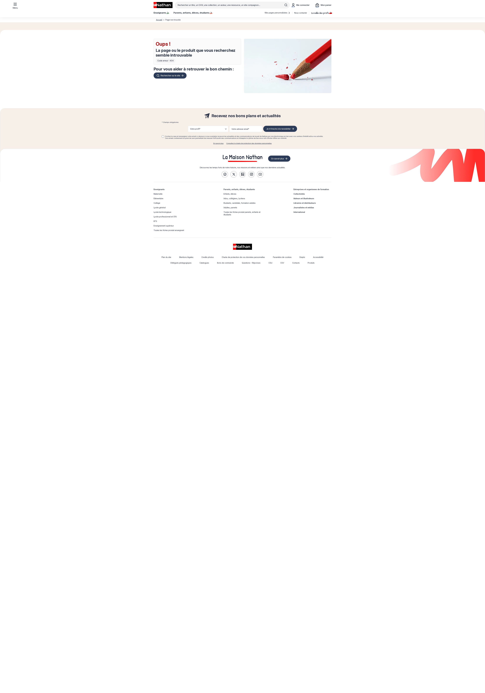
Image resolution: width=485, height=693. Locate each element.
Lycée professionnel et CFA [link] (165, 217)
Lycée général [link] (160, 207)
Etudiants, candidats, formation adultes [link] (240, 203)
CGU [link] (270, 263)
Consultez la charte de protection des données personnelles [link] (249, 143)
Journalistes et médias (304, 207)
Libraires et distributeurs (305, 203)
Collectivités (299, 194)
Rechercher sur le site (170, 75)
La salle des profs (320, 12)
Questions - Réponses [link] (251, 263)
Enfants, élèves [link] (230, 194)
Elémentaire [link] (158, 198)
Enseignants (159, 189)
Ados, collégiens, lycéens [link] (234, 198)
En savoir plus (218, 143)
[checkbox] (163, 136)
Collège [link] (157, 203)
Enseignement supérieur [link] (164, 226)
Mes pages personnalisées (276, 13)
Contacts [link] (296, 263)
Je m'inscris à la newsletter (278, 129)
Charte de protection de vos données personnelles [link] (243, 257)
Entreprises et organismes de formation (311, 189)
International (299, 212)
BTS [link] (155, 221)
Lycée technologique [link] (162, 212)
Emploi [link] (302, 257)
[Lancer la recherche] (286, 5)
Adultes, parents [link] (230, 207)
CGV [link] (282, 263)
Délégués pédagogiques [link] (181, 263)
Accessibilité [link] (318, 257)
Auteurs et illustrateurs (304, 198)
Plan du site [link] (166, 257)
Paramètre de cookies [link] (282, 257)
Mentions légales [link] (186, 257)
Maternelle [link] (158, 194)
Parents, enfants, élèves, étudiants (239, 189)
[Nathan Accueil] (163, 5)
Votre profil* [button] (195, 129)
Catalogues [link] (204, 263)
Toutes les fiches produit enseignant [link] (169, 230)
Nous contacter (300, 13)
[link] (225, 174)
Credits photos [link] (207, 257)
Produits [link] (311, 263)
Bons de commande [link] (225, 263)
